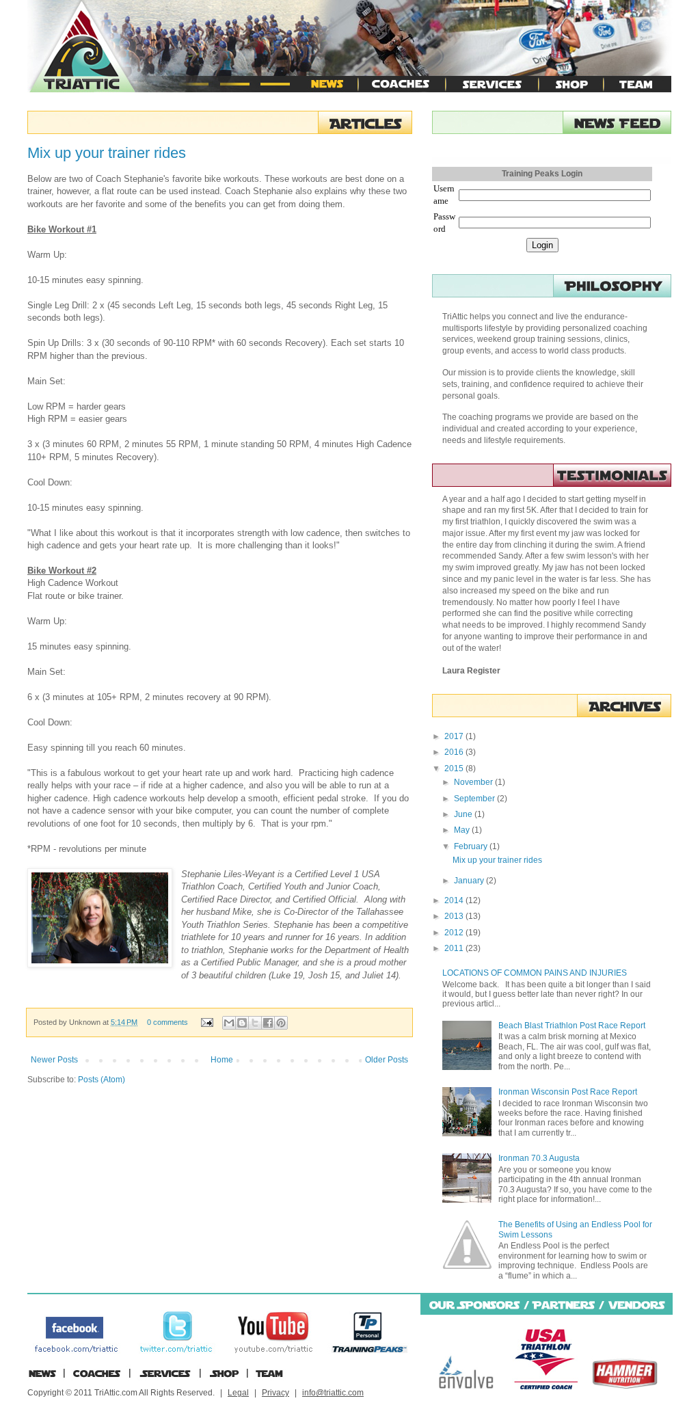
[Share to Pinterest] (281, 1023)
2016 (455, 752)
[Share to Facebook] (268, 1023)
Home (222, 1060)
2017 (455, 736)
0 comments (167, 1022)
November (474, 782)
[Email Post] (206, 1022)
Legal (238, 1392)
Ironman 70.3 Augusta (539, 1158)
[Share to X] (255, 1023)
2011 (455, 948)
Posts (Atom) (101, 1079)
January (470, 880)
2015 (455, 768)
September (475, 798)
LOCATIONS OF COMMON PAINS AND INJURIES (534, 973)
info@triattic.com (333, 1392)
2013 (455, 916)
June (464, 814)
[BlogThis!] (242, 1023)
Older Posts (386, 1060)
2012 (455, 932)
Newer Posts (54, 1060)
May (463, 830)
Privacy (275, 1392)
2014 (455, 900)
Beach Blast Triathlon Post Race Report (571, 1025)
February (471, 846)
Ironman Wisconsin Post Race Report (567, 1092)
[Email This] (229, 1023)
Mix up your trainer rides (106, 152)
